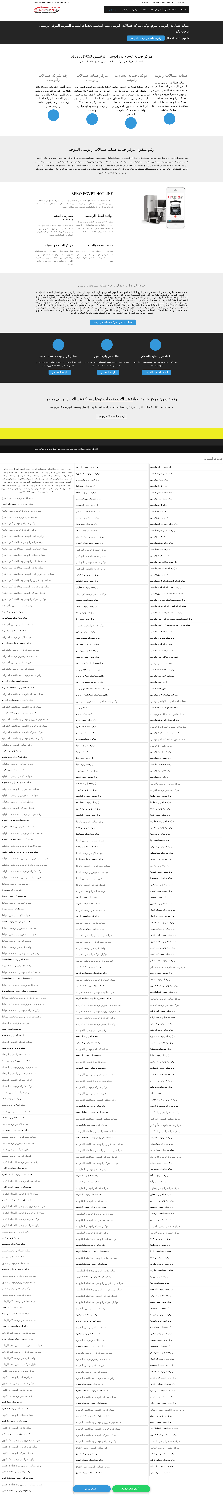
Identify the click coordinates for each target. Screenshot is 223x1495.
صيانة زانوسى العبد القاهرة (42, 469)
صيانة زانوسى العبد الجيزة (51, 476)
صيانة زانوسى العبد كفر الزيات (51, 479)
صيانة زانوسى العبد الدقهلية (19, 469)
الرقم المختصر (59, 372)
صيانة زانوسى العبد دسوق (24, 472)
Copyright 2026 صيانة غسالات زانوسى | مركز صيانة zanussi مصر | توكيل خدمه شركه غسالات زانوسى (66, 449)
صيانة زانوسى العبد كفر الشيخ (29, 476)
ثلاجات (144, 10)
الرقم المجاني (108, 372)
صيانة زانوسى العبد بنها (62, 469)
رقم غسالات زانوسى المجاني (145, 38)
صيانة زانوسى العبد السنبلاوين (29, 485)
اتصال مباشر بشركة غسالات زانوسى (113, 322)
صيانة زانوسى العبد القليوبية (28, 479)
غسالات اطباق (171, 10)
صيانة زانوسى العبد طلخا (53, 489)
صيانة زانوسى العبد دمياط (45, 472)
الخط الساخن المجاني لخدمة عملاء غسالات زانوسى (157, 2)
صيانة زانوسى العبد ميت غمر (30, 482)
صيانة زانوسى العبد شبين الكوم (53, 485)
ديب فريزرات (155, 10)
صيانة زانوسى (112, 10)
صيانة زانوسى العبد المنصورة (54, 482)
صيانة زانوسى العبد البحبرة (12, 489)
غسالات (184, 10)
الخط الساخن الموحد (156, 372)
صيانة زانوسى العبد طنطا (33, 489)
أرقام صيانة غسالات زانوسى (111, 416)
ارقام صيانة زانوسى (129, 10)
